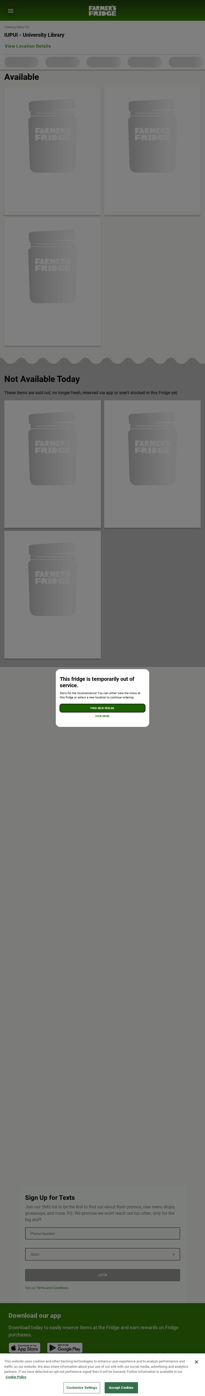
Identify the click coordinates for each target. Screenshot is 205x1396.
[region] (102, 1374)
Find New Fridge (102, 708)
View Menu (102, 716)
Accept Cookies (121, 1388)
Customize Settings (81, 1388)
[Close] (196, 1362)
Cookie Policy (16, 1377)
